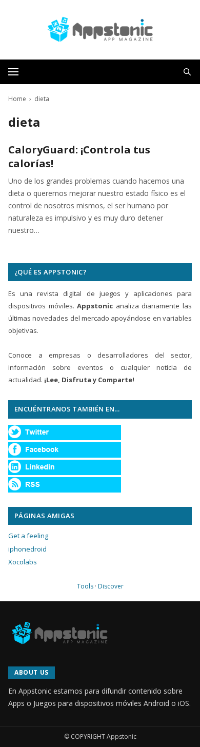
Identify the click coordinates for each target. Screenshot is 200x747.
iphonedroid (27, 549)
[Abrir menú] (13, 71)
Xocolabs (22, 561)
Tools (85, 586)
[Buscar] (187, 71)
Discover (111, 586)
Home (17, 98)
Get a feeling (28, 535)
